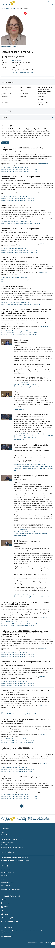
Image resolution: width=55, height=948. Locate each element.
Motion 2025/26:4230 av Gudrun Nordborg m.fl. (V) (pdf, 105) (20, 171)
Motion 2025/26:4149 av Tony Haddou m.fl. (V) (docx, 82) (19, 741)
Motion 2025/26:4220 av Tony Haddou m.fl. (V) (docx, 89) (19, 198)
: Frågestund (20, 409)
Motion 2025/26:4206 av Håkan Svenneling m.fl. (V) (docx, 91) (20, 279)
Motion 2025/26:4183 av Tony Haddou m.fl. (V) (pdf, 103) (19, 656)
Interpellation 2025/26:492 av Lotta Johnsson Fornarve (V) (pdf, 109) (34, 466)
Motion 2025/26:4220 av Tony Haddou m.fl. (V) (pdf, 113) (19, 200)
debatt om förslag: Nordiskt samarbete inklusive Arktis (32, 597)
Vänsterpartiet (16, 60)
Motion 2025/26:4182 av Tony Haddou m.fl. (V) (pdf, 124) (19, 685)
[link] (17, 806)
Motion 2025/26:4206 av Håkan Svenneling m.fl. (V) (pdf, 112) (20, 281)
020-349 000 (7, 845)
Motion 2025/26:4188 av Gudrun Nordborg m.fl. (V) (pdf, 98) (19, 625)
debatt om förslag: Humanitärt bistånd (28, 387)
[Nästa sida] (37, 806)
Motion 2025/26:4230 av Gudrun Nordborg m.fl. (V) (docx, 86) (20, 169)
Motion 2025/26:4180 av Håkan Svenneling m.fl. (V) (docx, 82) (20, 712)
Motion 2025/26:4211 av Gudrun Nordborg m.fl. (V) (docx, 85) (20, 250)
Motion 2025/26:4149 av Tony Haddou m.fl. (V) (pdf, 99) (18, 742)
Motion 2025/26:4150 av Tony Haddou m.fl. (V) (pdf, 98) (18, 771)
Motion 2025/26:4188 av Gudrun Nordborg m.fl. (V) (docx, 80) (20, 624)
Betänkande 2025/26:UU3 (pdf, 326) (25, 532)
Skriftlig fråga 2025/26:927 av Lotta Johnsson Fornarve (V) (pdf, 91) (21, 304)
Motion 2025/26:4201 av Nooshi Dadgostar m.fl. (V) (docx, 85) (20, 333)
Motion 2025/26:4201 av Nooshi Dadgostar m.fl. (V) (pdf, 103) (20, 335)
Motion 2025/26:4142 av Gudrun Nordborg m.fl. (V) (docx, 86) (20, 796)
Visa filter (5, 143)
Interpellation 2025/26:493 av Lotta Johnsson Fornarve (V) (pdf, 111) (34, 436)
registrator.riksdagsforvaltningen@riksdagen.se (16, 860)
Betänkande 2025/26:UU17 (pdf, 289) (26, 385)
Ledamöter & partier (10, 8)
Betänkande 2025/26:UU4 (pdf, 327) (25, 595)
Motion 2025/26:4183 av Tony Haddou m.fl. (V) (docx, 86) (19, 654)
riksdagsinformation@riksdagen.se (13, 847)
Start (2, 8)
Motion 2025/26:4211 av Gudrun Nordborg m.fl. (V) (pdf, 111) (20, 252)
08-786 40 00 (7, 834)
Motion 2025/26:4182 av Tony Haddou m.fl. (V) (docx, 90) (19, 683)
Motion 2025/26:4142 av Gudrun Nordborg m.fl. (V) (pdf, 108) (20, 798)
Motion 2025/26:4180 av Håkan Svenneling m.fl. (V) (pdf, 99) (19, 714)
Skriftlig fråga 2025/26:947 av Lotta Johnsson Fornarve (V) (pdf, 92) (21, 223)
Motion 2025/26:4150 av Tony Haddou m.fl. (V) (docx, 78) (19, 769)
